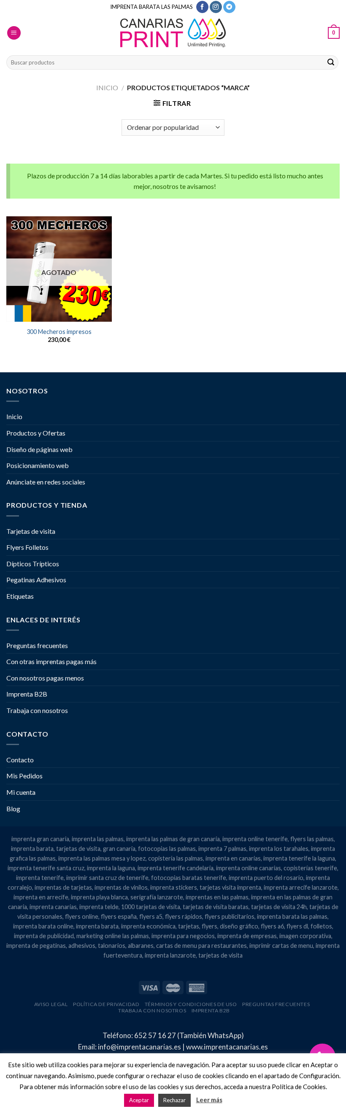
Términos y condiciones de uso (191, 1004)
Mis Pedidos (24, 776)
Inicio (107, 87)
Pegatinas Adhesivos (36, 580)
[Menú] (14, 33)
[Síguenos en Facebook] (202, 7)
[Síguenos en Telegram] (229, 7)
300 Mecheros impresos (59, 331)
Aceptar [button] (139, 1100)
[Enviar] (331, 62)
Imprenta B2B (26, 694)
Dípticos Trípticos (32, 564)
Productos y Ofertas (35, 433)
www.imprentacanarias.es (227, 1046)
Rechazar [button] (174, 1100)
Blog (13, 809)
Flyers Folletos (27, 547)
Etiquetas (20, 596)
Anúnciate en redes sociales (45, 482)
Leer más (209, 1099)
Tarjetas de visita (30, 531)
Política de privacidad (106, 1004)
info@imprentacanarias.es (139, 1046)
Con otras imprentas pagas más (51, 661)
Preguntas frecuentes (37, 645)
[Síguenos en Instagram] (216, 7)
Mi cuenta (20, 792)
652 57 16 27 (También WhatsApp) (189, 1035)
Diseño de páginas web (39, 449)
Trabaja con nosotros (37, 710)
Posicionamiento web (37, 465)
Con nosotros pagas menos (45, 678)
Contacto (20, 760)
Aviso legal (51, 1004)
